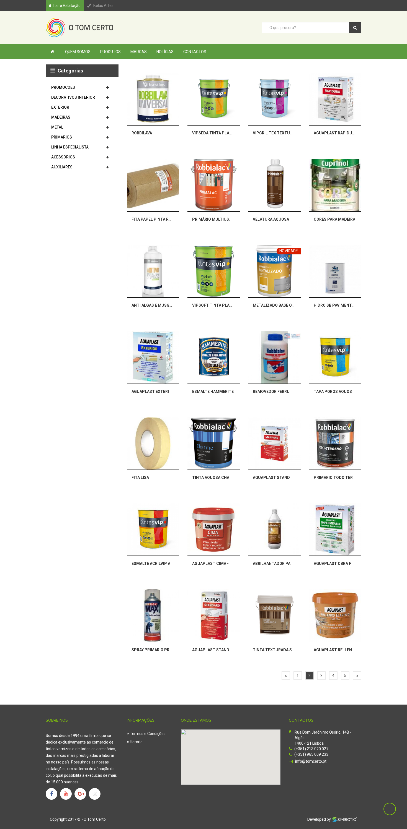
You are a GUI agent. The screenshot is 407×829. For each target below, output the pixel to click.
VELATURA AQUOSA (271, 219)
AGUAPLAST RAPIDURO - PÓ (340, 133)
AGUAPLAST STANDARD (214, 650)
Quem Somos (78, 51)
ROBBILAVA (142, 133)
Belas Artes (103, 5)
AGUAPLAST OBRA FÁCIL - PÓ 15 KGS (348, 563)
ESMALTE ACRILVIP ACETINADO (161, 563)
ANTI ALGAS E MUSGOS (153, 305)
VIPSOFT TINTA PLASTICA (216, 305)
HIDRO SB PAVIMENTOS (335, 305)
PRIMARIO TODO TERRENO (338, 477)
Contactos (194, 51)
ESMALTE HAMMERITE (213, 391)
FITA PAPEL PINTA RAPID (155, 219)
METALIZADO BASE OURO (276, 305)
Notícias (165, 51)
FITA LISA (140, 477)
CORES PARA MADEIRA (334, 219)
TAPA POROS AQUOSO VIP (338, 391)
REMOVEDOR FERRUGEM (275, 391)
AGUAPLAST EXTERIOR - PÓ (157, 391)
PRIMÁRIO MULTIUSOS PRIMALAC (223, 219)
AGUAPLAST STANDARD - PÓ (279, 477)
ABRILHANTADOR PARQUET (278, 563)
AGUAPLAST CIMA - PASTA (217, 563)
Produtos (110, 51)
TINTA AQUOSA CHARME (215, 477)
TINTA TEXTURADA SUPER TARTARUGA (289, 650)
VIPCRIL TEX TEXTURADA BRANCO (285, 133)
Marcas (138, 51)
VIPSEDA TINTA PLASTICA (216, 133)
